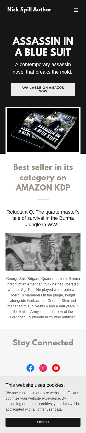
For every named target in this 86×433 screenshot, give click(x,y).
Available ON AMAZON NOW (43, 89)
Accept (43, 422)
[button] (75, 10)
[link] (29, 10)
